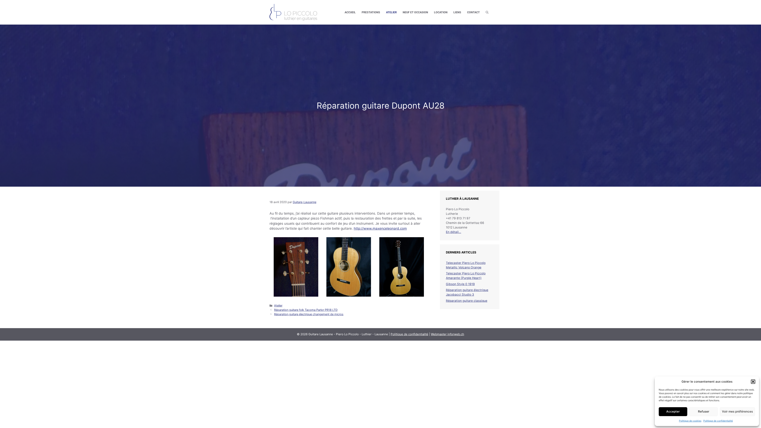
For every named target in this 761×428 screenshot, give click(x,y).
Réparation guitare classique (466, 301)
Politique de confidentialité (718, 420)
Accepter (673, 411)
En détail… (453, 232)
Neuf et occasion (415, 12)
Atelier (391, 12)
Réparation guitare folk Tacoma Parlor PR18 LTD (305, 309)
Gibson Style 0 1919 (460, 284)
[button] (753, 382)
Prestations (371, 12)
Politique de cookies (690, 420)
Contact (473, 12)
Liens (457, 12)
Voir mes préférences (737, 411)
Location (440, 12)
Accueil (350, 12)
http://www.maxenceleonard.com (380, 228)
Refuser (703, 411)
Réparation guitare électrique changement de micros (308, 314)
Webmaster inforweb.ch (447, 334)
